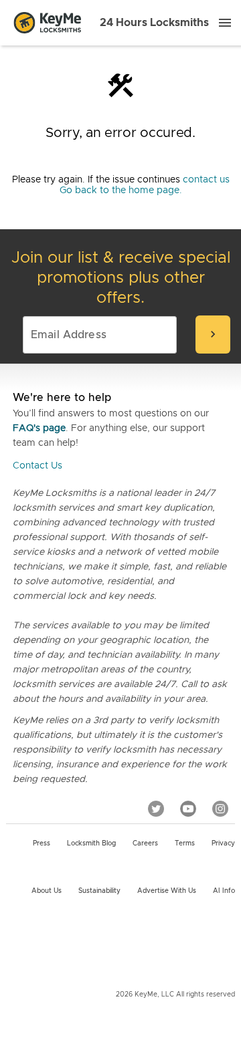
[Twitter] (156, 808)
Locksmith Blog (91, 843)
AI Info (224, 891)
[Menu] (225, 22)
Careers (145, 843)
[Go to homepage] (47, 22)
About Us (46, 891)
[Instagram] (220, 808)
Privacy (223, 843)
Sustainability (99, 891)
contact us (206, 179)
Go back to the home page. (121, 190)
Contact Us (37, 466)
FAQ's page (39, 428)
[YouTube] (188, 808)
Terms (185, 843)
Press (41, 843)
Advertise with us (166, 891)
